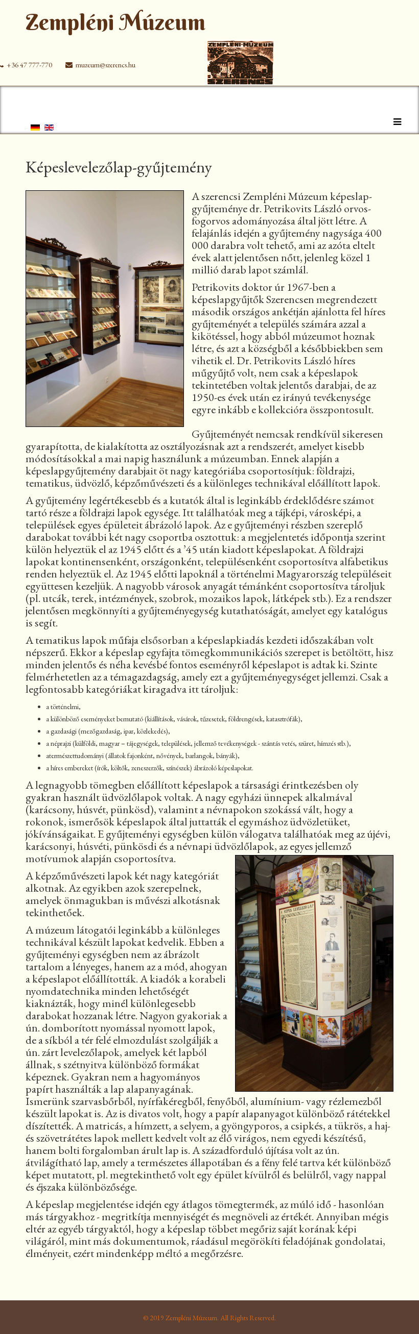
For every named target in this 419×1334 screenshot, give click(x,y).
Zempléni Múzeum (115, 22)
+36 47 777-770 (29, 64)
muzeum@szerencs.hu (105, 64)
